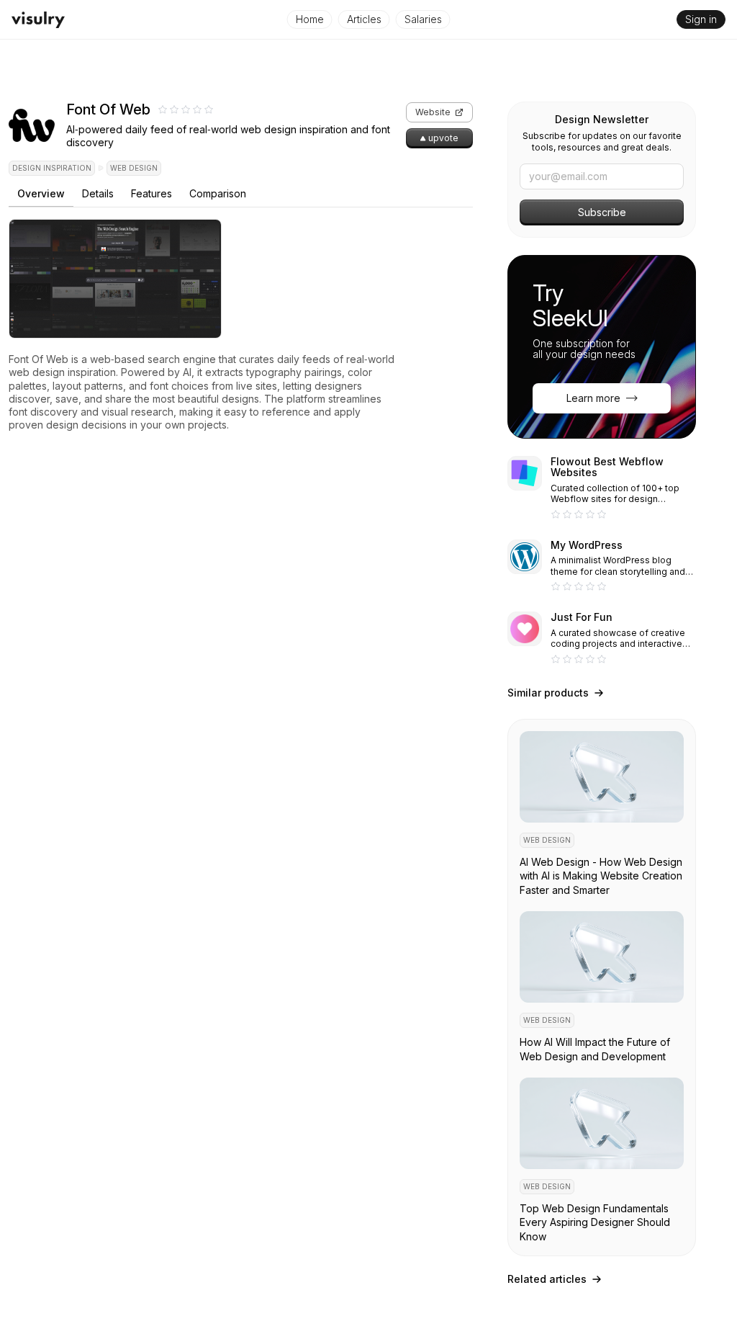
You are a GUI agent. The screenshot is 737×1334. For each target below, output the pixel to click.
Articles (364, 19)
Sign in (701, 19)
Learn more (593, 398)
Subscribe (602, 212)
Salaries (423, 19)
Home (310, 19)
